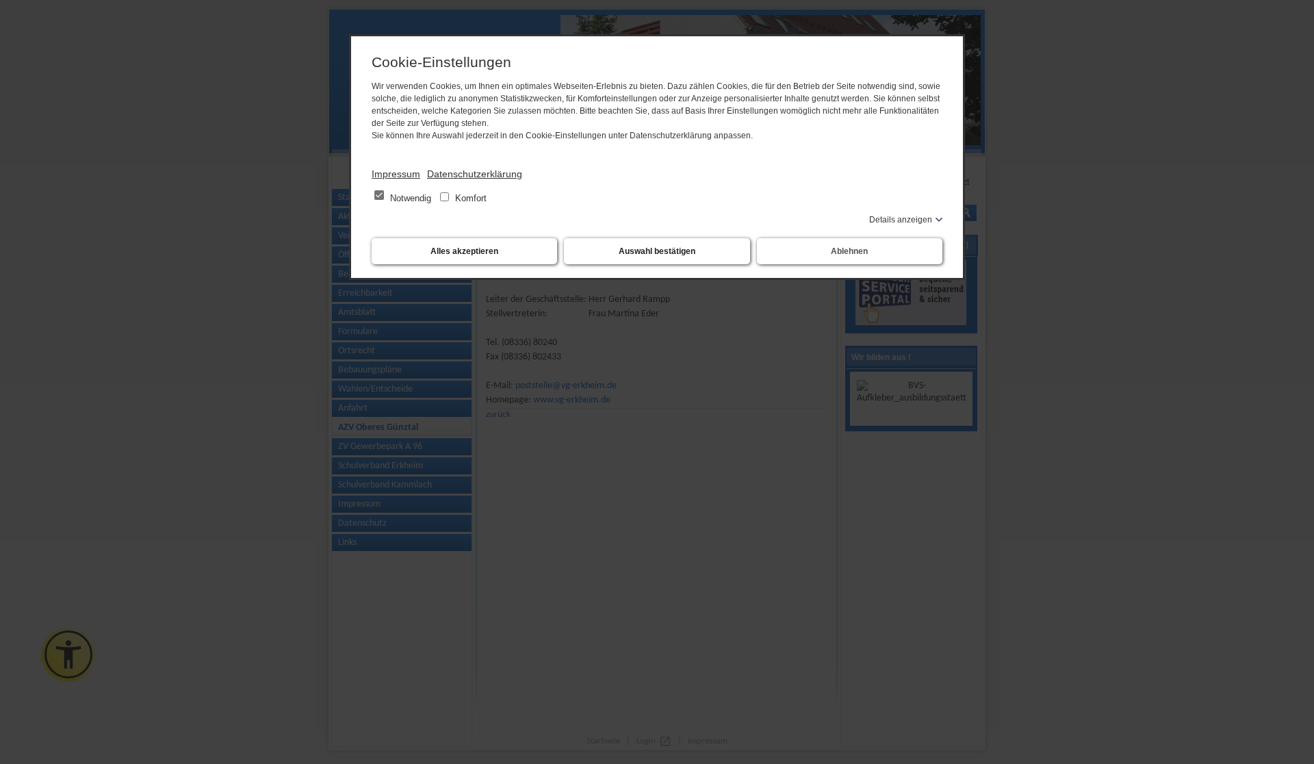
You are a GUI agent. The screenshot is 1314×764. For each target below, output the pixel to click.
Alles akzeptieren (464, 251)
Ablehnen (849, 251)
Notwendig (410, 198)
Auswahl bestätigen (657, 251)
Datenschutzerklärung (474, 173)
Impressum (396, 173)
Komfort (469, 198)
